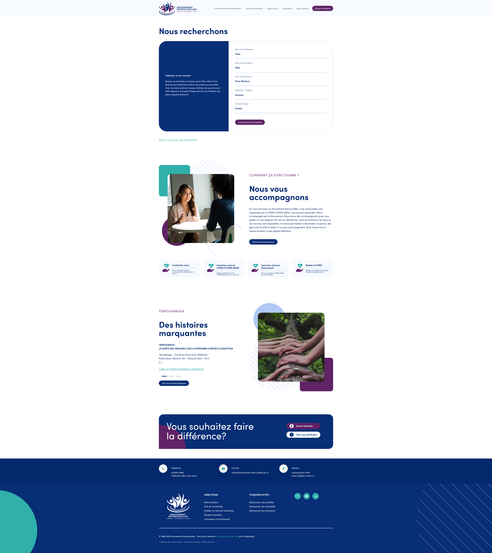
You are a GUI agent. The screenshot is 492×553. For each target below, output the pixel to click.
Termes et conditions (192, 542)
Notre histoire (211, 502)
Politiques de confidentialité (171, 542)
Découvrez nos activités (261, 502)
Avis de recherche (254, 8)
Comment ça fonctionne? (217, 519)
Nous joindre (302, 8)
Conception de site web (227, 536)
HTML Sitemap (208, 542)
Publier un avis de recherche (219, 510)
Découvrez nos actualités (262, 506)
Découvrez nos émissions (262, 510)
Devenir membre (213, 514)
